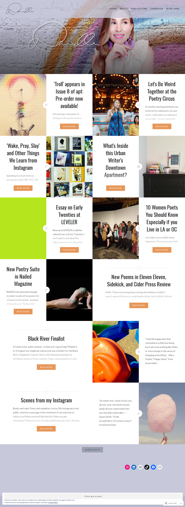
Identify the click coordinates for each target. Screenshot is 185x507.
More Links (173, 8)
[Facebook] (153, 467)
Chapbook (156, 8)
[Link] (159, 467)
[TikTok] (146, 467)
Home (113, 8)
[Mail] (140, 467)
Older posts (92, 449)
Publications (139, 8)
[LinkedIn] (133, 467)
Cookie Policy (53, 502)
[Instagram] (127, 467)
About (124, 8)
